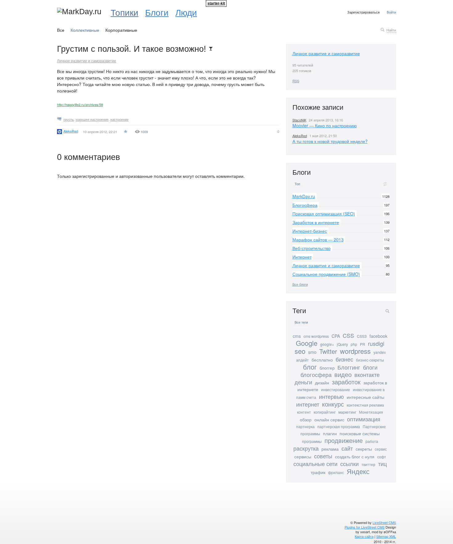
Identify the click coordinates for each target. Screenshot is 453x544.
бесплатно (322, 360)
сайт (347, 448)
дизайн (322, 382)
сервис (381, 449)
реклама (330, 449)
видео (343, 374)
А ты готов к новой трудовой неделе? (330, 141)
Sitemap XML (386, 536)
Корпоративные (121, 30)
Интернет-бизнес (309, 231)
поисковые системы (360, 433)
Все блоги (300, 284)
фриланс (336, 472)
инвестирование (335, 389)
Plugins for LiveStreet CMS (365, 527)
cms (297, 336)
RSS (295, 80)
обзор (306, 419)
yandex (379, 352)
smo (312, 352)
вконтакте (367, 374)
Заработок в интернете (315, 222)
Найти (391, 29)
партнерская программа (338, 426)
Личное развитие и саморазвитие (86, 60)
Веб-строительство (311, 248)
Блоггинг (348, 367)
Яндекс (358, 471)
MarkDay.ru (303, 196)
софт (381, 456)
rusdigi (376, 343)
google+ (327, 344)
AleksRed (299, 135)
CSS (348, 335)
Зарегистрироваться (363, 12)
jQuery (342, 344)
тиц (382, 464)
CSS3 (362, 336)
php (354, 344)
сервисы (302, 456)
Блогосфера (304, 205)
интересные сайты (365, 397)
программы (312, 441)
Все (60, 30)
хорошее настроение (92, 119)
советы (323, 456)
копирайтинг (325, 412)
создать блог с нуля (354, 456)
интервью (331, 396)
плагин (330, 433)
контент (304, 412)
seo (300, 351)
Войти (391, 12)
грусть (68, 119)
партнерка (305, 426)
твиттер (368, 464)
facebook (378, 336)
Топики (124, 12)
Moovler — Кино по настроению (324, 125)
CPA (336, 336)
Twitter (328, 351)
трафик (318, 472)
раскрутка (306, 448)
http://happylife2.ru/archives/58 (80, 104)
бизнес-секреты (370, 359)
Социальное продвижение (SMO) (326, 274)
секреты (364, 449)
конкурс (333, 403)
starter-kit (216, 3)
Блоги (157, 12)
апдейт (302, 359)
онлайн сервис (329, 419)
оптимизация (363, 419)
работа (371, 441)
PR (362, 344)
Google (306, 343)
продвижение (343, 440)
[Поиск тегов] (387, 311)
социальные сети (315, 464)
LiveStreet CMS (384, 522)
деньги (303, 382)
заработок (346, 381)
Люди (186, 12)
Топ (297, 184)
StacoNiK (299, 119)
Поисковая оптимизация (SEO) (323, 214)
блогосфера (316, 374)
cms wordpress (316, 336)
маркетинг (347, 412)
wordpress (355, 351)
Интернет (302, 257)
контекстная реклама (365, 404)
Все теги (301, 322)
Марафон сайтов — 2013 (318, 239)
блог (310, 366)
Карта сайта (364, 536)
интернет (307, 404)
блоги (370, 367)
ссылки (349, 464)
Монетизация (371, 412)
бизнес (344, 359)
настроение (119, 119)
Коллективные (85, 30)
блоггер (327, 368)
